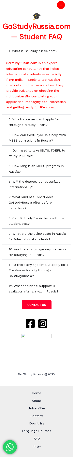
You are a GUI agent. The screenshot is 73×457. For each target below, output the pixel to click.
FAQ (36, 439)
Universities (37, 408)
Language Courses (36, 431)
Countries (36, 423)
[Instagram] (43, 323)
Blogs (36, 446)
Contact (36, 416)
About (36, 401)
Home (36, 393)
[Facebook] (30, 323)
